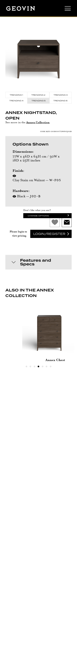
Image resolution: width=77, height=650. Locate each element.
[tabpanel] (38, 333)
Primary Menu (68, 9)
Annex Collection (38, 122)
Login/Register (49, 234)
